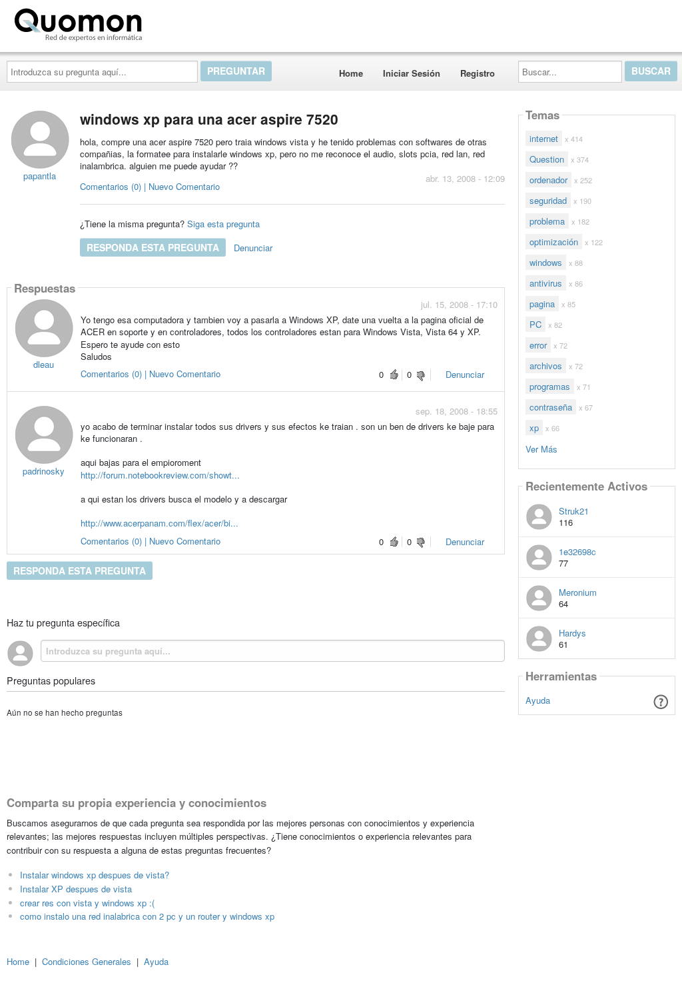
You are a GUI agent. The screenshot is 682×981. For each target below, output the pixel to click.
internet (543, 138)
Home (351, 73)
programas (549, 386)
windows (545, 262)
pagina (542, 303)
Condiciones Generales (86, 961)
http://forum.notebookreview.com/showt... (160, 475)
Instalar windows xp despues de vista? (94, 874)
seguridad (548, 200)
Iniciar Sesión (411, 73)
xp (534, 427)
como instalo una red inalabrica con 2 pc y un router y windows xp (147, 916)
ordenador (548, 179)
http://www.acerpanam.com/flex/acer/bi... (159, 522)
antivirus (545, 283)
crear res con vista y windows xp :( (87, 902)
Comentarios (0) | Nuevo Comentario (150, 186)
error (538, 345)
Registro (477, 73)
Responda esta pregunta (153, 247)
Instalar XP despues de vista (76, 888)
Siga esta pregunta (223, 223)
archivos (545, 365)
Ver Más (541, 448)
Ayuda (537, 700)
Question (546, 159)
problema (547, 221)
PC (535, 324)
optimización (553, 241)
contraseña (550, 407)
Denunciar (253, 247)
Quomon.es (189, 22)
